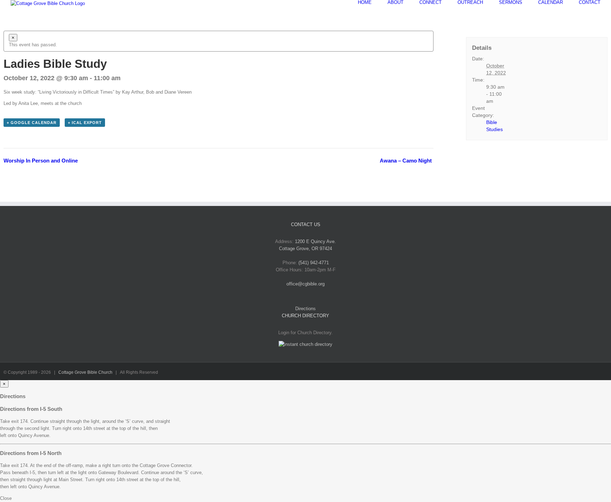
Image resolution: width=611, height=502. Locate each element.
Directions (305, 308)
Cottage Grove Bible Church (85, 372)
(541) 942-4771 (313, 262)
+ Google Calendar (32, 122)
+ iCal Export (85, 122)
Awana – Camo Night (406, 161)
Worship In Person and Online (41, 161)
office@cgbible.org (305, 284)
